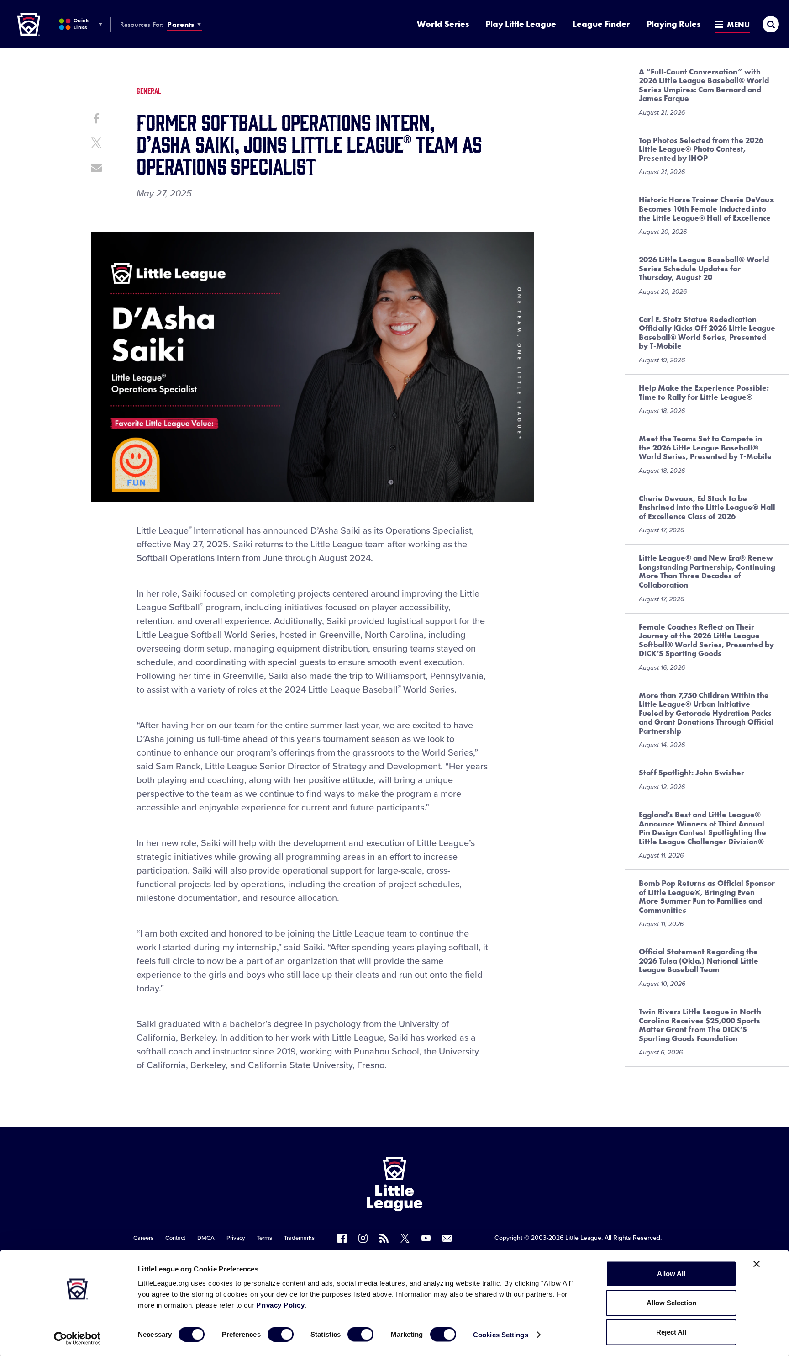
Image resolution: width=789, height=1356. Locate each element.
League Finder (601, 24)
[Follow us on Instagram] (363, 1238)
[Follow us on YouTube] (426, 1238)
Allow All (671, 1273)
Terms (264, 1238)
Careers (143, 1238)
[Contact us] (447, 1238)
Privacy (235, 1238)
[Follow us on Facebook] (342, 1238)
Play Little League (520, 24)
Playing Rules (673, 24)
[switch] (281, 1334)
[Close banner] (756, 1264)
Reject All (671, 1332)
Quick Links (81, 24)
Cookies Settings (500, 1334)
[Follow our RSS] (384, 1238)
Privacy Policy (280, 1305)
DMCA (206, 1238)
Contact (175, 1238)
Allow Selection (671, 1303)
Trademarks (299, 1238)
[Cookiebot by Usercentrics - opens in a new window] (77, 1338)
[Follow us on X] (405, 1238)
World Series (443, 24)
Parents (180, 24)
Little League (583, 1238)
